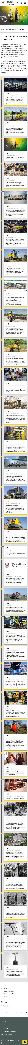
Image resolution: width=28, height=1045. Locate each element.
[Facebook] (11, 1012)
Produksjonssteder (11, 29)
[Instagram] (6, 1012)
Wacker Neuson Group (9, 993)
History (3, 29)
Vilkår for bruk (4, 1028)
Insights (5, 996)
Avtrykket (3, 1022)
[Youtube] (16, 1012)
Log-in (5, 988)
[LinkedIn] (21, 1012)
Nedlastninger (21, 29)
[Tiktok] (26, 1012)
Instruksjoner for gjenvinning (8, 1031)
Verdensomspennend (8, 991)
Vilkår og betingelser (6, 1034)
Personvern (4, 1025)
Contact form (6, 1006)
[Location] (1, 1012)
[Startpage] (8, 3)
